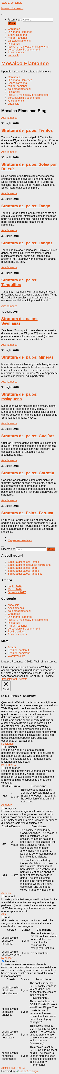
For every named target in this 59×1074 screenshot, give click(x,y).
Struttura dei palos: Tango (25, 206)
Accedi (12, 647)
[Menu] (2, 14)
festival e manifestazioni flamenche (28, 46)
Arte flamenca (16, 52)
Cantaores (14, 29)
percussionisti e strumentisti (24, 49)
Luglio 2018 (15, 586)
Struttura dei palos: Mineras (27, 357)
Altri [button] (3, 914)
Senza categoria (17, 34)
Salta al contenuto (11, 2)
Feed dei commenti (19, 653)
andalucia (13, 55)
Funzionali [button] (7, 743)
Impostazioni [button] (9, 679)
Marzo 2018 (15, 589)
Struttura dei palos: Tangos (26, 243)
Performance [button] (8, 764)
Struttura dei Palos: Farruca (27, 513)
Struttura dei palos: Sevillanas (19, 320)
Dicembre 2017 (17, 592)
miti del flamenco (18, 37)
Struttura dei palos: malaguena (19, 396)
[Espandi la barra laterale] (2, 546)
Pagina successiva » (20, 540)
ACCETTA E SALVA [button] (13, 1068)
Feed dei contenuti (19, 650)
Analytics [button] (6, 805)
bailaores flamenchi (19, 40)
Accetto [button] (23, 679)
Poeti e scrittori (16, 631)
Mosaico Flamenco (12, 8)
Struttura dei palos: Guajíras (27, 436)
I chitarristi (14, 43)
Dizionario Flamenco (20, 31)
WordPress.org (16, 656)
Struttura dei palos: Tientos (27, 130)
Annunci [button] (6, 893)
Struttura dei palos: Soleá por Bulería (29, 564)
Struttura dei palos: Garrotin (27, 473)
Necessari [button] (7, 958)
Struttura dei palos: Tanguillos (19, 282)
